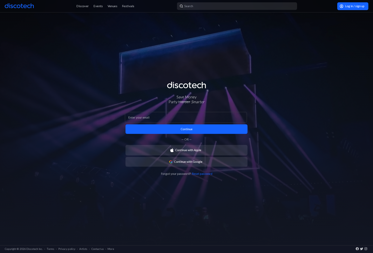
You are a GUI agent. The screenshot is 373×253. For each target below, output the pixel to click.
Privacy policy (67, 248)
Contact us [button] (97, 248)
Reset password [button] (202, 173)
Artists (83, 248)
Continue (187, 129)
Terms (50, 248)
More (111, 248)
